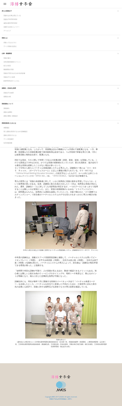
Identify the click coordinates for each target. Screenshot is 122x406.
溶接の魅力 (7, 58)
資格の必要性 (8, 112)
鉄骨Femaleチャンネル (11, 81)
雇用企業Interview (10, 23)
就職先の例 (7, 96)
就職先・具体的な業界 (9, 88)
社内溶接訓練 (8, 143)
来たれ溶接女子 (7, 11)
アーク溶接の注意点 (10, 46)
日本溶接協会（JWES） (65, 399)
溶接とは (5, 38)
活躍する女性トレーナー (11, 27)
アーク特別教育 (9, 139)
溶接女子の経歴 (9, 93)
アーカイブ (7, 31)
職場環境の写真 (9, 69)
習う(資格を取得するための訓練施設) (15, 131)
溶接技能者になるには (9, 123)
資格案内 (6, 108)
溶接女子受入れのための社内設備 (14, 73)
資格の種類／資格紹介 (11, 116)
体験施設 (6, 128)
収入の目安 (7, 66)
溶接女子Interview (10, 19)
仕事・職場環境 (7, 53)
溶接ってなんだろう (10, 42)
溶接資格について (7, 104)
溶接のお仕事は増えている (12, 15)
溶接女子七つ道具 (9, 77)
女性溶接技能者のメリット (12, 62)
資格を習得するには (10, 135)
